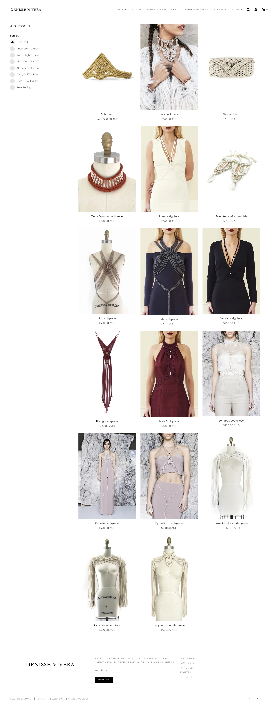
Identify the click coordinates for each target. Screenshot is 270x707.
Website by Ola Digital (78, 699)
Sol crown (107, 114)
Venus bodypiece (231, 318)
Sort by (14, 35)
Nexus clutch (231, 114)
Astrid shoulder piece (107, 625)
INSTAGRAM (187, 658)
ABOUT (175, 9)
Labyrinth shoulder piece (169, 625)
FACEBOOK (187, 663)
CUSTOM (136, 9)
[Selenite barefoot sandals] (231, 169)
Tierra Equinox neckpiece (107, 216)
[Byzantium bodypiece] (169, 476)
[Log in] (256, 9)
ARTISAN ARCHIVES (156, 9)
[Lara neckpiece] (169, 67)
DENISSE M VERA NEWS (196, 9)
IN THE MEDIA (220, 9)
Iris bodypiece (169, 319)
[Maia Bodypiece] (169, 374)
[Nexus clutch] (231, 67)
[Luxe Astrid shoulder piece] (231, 476)
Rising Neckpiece (107, 421)
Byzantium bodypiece (169, 523)
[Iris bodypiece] (169, 271)
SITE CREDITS (188, 676)
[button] (253, 698)
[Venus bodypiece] (231, 271)
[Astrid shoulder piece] (107, 578)
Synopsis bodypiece (231, 420)
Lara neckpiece (169, 114)
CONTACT (237, 9)
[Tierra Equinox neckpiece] (107, 169)
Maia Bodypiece (169, 421)
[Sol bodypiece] (107, 271)
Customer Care (58, 699)
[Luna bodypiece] (169, 169)
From (107, 119)
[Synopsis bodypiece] (231, 373)
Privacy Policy (43, 699)
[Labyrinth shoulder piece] (169, 578)
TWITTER (185, 672)
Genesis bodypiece (107, 523)
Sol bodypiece (107, 318)
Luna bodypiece (169, 216)
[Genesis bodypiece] (107, 476)
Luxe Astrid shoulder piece (231, 523)
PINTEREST (187, 667)
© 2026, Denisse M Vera (20, 699)
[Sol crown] (107, 67)
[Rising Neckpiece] (107, 374)
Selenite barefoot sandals (231, 216)
